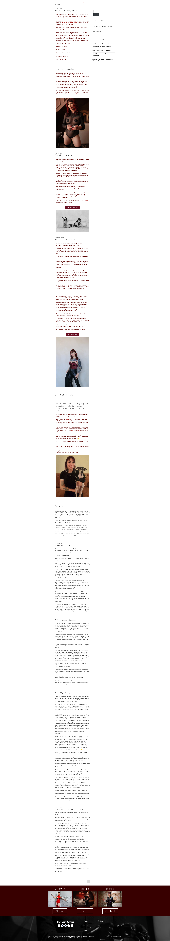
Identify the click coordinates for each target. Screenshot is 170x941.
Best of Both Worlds (63, 693)
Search (95, 8)
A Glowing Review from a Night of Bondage (102, 26)
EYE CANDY (66, 2)
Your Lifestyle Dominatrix (65, 240)
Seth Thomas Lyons (98, 53)
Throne (78, 430)
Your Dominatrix (88, 936)
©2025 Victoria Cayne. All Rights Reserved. (114, 936)
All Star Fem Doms (80, 938)
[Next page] (88, 881)
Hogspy (60, 936)
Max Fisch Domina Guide (66, 936)
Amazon (73, 430)
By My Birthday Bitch (63, 155)
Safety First (59, 506)
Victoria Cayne (11, 2)
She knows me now (62, 545)
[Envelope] (62, 925)
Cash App (67, 419)
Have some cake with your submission (70, 809)
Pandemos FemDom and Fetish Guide (78, 936)
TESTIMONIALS (84, 2)
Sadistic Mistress (62, 938)
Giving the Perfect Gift (64, 395)
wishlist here (85, 200)
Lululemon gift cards (75, 21)
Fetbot (66, 938)
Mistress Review (54, 938)
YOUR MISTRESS (47, 2)
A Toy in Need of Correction (66, 620)
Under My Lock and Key (98, 24)
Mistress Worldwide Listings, (53, 936)
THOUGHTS (93, 2)
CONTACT (101, 2)
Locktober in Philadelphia (65, 69)
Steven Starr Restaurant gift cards (69, 22)
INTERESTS (74, 2)
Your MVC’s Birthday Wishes (66, 11)
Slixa (58, 938)
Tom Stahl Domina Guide (72, 938)
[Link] (59, 925)
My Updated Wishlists (98, 33)
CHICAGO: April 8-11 (97, 31)
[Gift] (65, 925)
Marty (95, 46)
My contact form (75, 94)
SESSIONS (56, 2)
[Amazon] (68, 925)
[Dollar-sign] (72, 925)
